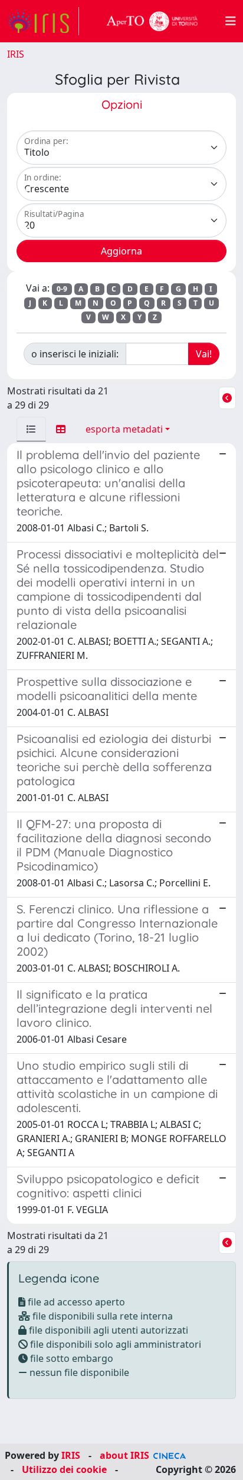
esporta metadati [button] (124, 429)
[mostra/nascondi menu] (230, 21)
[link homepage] (43, 21)
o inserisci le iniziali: (75, 353)
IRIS (15, 54)
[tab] (31, 429)
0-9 (62, 289)
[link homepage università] (152, 21)
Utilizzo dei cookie (64, 1469)
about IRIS (124, 1455)
